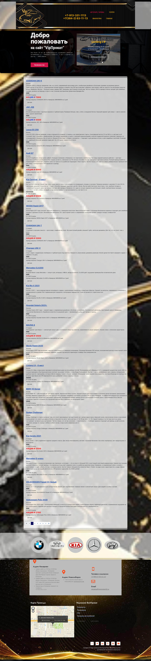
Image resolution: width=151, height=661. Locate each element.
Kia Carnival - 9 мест (36, 179)
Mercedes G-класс (34, 458)
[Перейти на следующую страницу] (45, 523)
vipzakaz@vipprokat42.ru (100, 589)
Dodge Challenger (34, 412)
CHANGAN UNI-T (34, 225)
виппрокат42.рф (79, 581)
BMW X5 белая (33, 389)
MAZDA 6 (30, 325)
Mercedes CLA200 (34, 268)
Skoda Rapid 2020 (34, 346)
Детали (29, 102)
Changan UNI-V (33, 248)
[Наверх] (148, 658)
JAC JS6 (30, 107)
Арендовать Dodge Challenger (100, 58)
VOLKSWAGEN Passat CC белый (41, 482)
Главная (109, 18)
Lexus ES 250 (32, 130)
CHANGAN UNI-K (34, 81)
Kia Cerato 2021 (33, 436)
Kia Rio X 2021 (33, 285)
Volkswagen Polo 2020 (37, 500)
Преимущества (39, 65)
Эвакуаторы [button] (96, 18)
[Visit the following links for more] (92, 643)
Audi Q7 (30, 153)
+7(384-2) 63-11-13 (98, 577)
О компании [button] (81, 621)
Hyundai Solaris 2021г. (36, 305)
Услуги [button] (111, 12)
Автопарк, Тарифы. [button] (97, 12)
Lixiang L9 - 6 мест (35, 365)
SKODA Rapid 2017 (35, 206)
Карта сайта (94, 621)
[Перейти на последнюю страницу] (48, 523)
